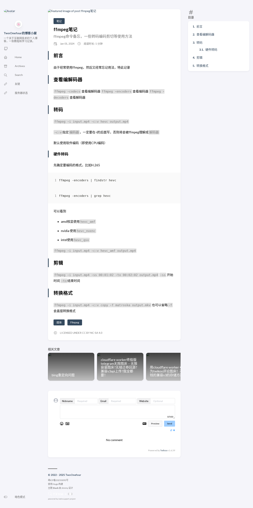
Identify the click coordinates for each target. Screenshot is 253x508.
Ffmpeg (74, 322)
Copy (169, 181)
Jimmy (64, 488)
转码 (199, 42)
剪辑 (199, 57)
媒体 (59, 322)
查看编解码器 (205, 34)
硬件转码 (211, 49)
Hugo (55, 484)
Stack (56, 488)
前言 (199, 26)
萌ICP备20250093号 (58, 480)
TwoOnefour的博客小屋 (20, 33)
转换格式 (202, 65)
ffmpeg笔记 (65, 29)
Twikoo (163, 450)
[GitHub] (6, 49)
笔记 (59, 21)
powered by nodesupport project (62, 499)
